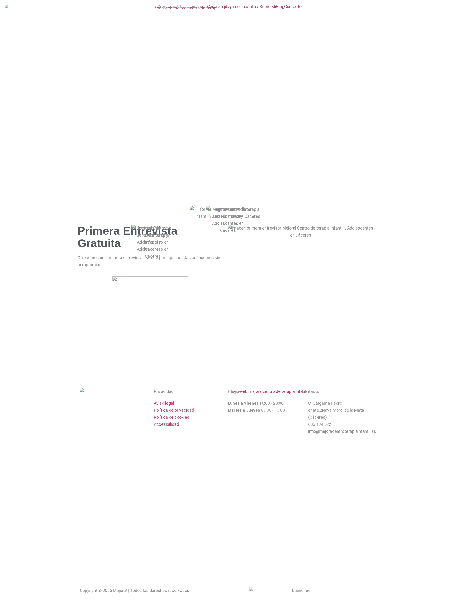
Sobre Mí (268, 7)
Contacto (293, 7)
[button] (183, 7)
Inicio (154, 7)
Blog (280, 7)
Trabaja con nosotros (240, 7)
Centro (213, 7)
